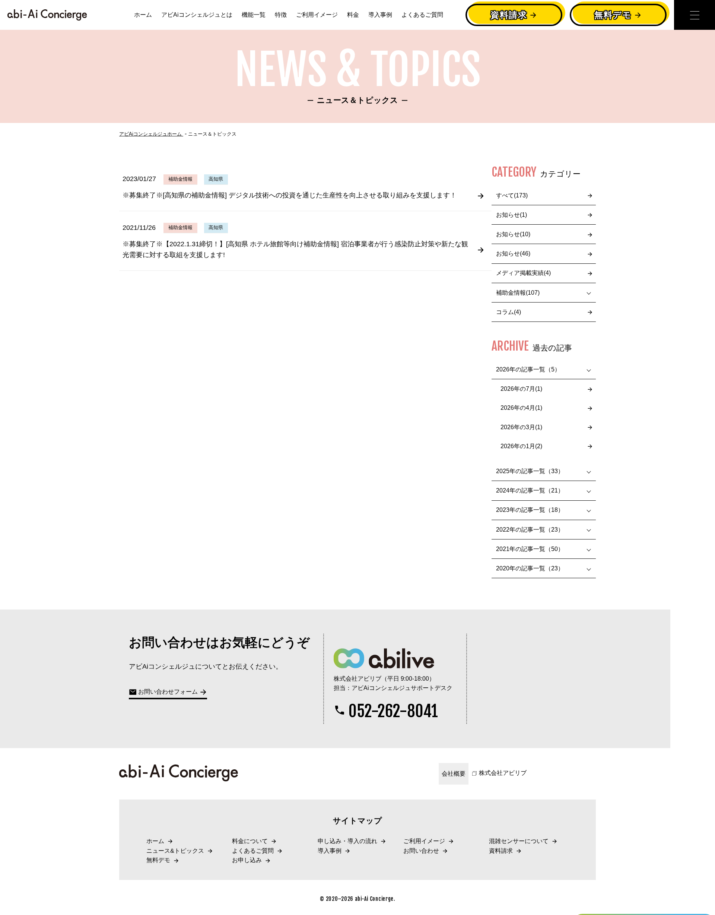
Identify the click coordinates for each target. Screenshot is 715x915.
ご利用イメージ (317, 15)
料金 (353, 15)
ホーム (143, 15)
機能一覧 (254, 15)
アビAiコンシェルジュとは (196, 15)
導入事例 (380, 15)
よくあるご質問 (422, 15)
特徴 (281, 15)
